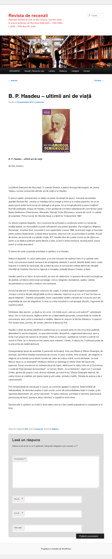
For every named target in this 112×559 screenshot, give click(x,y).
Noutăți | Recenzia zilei (34, 71)
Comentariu (20, 458)
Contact (86, 71)
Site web (18, 527)
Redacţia (63, 71)
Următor (99, 80)
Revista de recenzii (28, 15)
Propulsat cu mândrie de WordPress (56, 548)
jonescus (40, 102)
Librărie (52, 71)
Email (18, 513)
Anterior (13, 80)
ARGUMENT (14, 71)
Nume (18, 498)
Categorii (75, 71)
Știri (26, 429)
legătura (55, 429)
